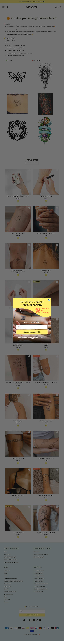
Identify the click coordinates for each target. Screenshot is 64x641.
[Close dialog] (49, 300)
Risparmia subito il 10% (32, 332)
